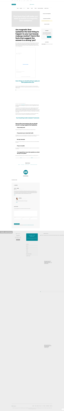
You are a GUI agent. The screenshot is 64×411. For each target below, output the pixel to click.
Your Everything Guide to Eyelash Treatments (27, 118)
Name (14, 217)
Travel (36, 8)
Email (23, 217)
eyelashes (23, 164)
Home (17, 8)
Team (14, 0)
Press (17, 0)
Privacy (24, 0)
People (28, 8)
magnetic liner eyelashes (34, 164)
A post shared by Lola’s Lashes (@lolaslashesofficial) (25, 76)
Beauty (24, 8)
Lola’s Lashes (23, 104)
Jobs (19, 0)
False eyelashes (27, 164)
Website (31, 217)
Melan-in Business (40, 8)
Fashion (21, 8)
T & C (21, 0)
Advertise (27, 0)
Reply (17, 202)
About (12, 0)
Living (32, 8)
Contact (31, 0)
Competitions (46, 8)
